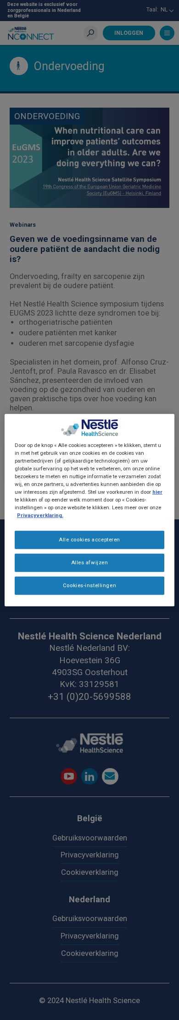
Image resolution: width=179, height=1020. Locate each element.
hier (157, 492)
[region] (90, 510)
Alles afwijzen (89, 562)
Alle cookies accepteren (89, 539)
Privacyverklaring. (40, 515)
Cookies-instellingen (89, 585)
